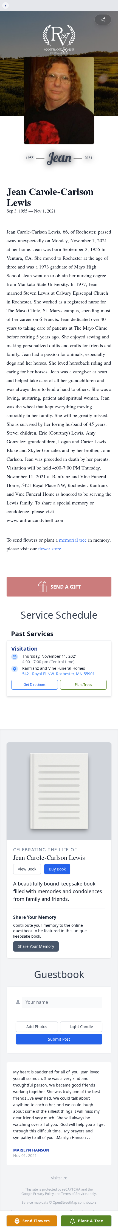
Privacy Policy (43, 1193)
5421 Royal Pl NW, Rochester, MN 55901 (58, 673)
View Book (27, 869)
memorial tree (73, 539)
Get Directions (35, 684)
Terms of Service (74, 1193)
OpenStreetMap (65, 1202)
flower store (49, 548)
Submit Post (59, 1039)
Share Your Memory (36, 946)
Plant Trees (83, 684)
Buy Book (57, 869)
